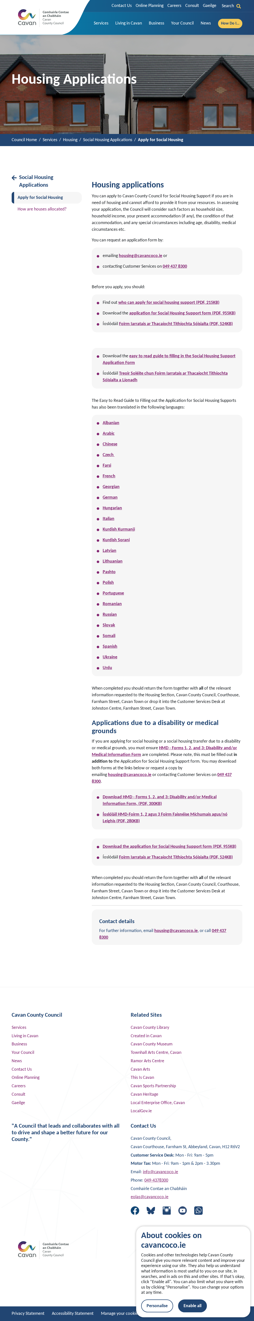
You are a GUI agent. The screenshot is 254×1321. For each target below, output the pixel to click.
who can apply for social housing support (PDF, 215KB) (169, 302)
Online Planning (149, 5)
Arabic (109, 433)
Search (228, 6)
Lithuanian (113, 561)
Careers (174, 5)
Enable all (192, 1306)
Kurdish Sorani (116, 540)
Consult (192, 5)
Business (19, 1044)
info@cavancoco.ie (160, 1172)
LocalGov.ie (141, 1111)
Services (19, 1027)
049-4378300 (156, 1180)
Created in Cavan (146, 1036)
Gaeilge (209, 5)
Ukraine (110, 657)
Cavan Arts (140, 1069)
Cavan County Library (150, 1027)
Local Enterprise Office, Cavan (158, 1103)
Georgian (111, 487)
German (110, 497)
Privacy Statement (28, 1313)
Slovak (109, 625)
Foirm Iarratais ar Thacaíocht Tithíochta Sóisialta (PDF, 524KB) (176, 324)
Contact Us (122, 5)
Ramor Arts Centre (147, 1061)
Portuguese (113, 593)
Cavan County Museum (151, 1044)
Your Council (23, 1052)
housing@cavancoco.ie (140, 256)
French (109, 476)
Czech (109, 455)
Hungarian (112, 508)
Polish (108, 582)
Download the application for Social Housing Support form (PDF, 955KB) (169, 846)
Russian (110, 614)
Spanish (110, 646)
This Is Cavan (142, 1077)
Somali (109, 636)
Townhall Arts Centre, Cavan (156, 1052)
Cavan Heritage (144, 1094)
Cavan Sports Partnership (153, 1086)
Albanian (111, 423)
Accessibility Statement (73, 1313)
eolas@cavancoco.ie (149, 1197)
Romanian (112, 604)
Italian (108, 519)
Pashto (109, 572)
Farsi (107, 465)
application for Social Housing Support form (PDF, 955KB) (182, 313)
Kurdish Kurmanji (119, 529)
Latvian (109, 550)
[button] (101, 23)
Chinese (110, 444)
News (17, 1061)
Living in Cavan (25, 1036)
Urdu (107, 668)
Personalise (157, 1306)
